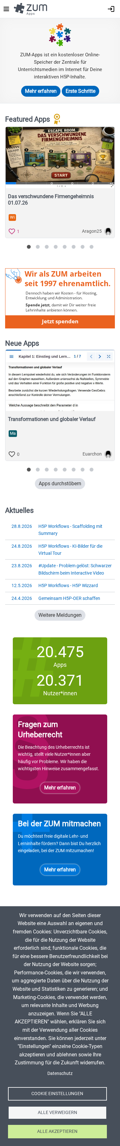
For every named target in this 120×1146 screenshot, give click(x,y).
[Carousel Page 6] (74, 247)
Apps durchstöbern (60, 483)
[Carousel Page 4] (56, 247)
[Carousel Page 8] (91, 247)
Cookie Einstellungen (57, 1093)
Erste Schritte (80, 91)
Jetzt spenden (60, 321)
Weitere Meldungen (60, 615)
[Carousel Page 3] (47, 247)
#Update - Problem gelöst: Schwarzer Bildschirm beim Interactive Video (62, 569)
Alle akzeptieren (57, 1131)
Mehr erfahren (41, 91)
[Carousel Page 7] (82, 247)
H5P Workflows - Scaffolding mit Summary (57, 530)
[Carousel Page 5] (65, 247)
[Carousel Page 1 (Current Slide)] (29, 247)
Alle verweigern (57, 1112)
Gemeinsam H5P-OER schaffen (56, 598)
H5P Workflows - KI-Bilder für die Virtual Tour (57, 550)
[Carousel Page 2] (38, 247)
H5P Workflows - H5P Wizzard (55, 585)
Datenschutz (60, 1073)
